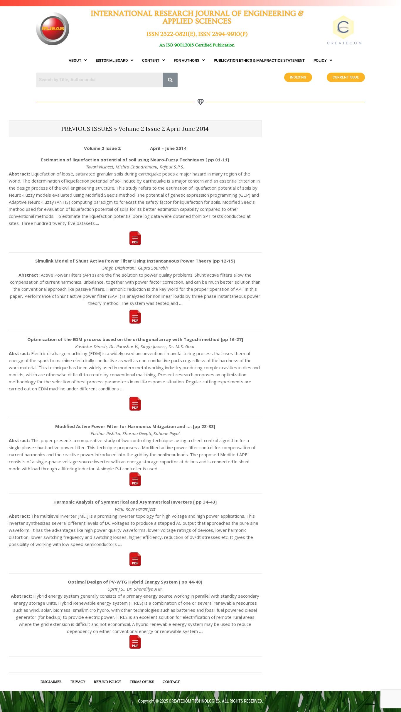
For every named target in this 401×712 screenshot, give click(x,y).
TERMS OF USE (142, 682)
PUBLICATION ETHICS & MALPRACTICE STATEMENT (259, 60)
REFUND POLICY (107, 682)
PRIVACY (77, 682)
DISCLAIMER (51, 682)
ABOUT (75, 60)
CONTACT (171, 682)
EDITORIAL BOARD (112, 60)
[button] (77, 60)
